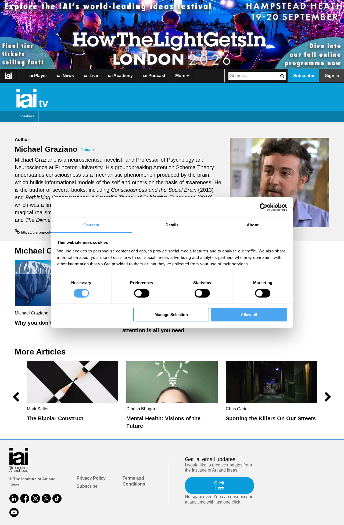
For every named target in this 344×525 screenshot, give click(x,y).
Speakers (26, 116)
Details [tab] (172, 224)
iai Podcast (154, 75)
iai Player (37, 75)
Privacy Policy (91, 478)
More (181, 75)
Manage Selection (171, 314)
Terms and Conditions (134, 481)
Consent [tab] (91, 224)
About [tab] (253, 224)
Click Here (219, 485)
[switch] (141, 293)
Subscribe (303, 75)
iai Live (91, 75)
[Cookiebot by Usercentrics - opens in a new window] (263, 207)
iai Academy (120, 75)
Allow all (249, 314)
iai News (65, 75)
